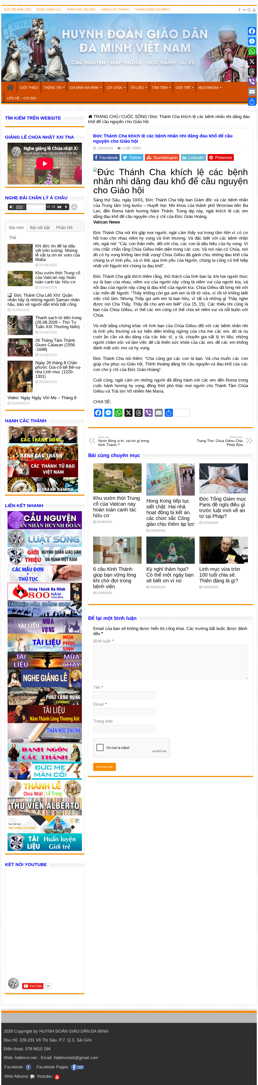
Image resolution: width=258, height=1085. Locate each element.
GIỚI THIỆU (29, 88)
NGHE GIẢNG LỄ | (48, 9)
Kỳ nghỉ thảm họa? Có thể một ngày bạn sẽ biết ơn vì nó (170, 574)
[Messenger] (252, 41)
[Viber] (252, 82)
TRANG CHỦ (10, 87)
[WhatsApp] (252, 51)
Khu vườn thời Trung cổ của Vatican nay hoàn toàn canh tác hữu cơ (116, 506)
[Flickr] (244, 10)
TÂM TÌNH (160, 88)
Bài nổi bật (40, 227)
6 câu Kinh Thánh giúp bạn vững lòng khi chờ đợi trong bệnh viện (114, 577)
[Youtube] (254, 10)
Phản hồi (64, 227)
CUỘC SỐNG (134, 116)
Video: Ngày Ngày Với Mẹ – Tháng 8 (42, 397)
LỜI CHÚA (114, 88)
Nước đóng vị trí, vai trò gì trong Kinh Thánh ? (123, 441)
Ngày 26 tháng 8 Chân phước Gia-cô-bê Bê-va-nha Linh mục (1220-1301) (58, 369)
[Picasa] (249, 10)
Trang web (103, 721)
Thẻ (12, 237)
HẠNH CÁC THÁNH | (115, 9)
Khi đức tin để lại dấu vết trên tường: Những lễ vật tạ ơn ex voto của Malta (57, 253)
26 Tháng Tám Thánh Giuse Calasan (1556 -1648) (55, 345)
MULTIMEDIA (209, 88)
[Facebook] (239, 10)
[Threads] (252, 71)
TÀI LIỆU (137, 88)
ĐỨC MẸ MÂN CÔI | (17, 9)
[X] (252, 61)
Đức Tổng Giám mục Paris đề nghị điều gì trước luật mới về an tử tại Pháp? (222, 507)
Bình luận (103, 641)
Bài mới (16, 227)
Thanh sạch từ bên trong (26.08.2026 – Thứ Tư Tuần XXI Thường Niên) (58, 322)
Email (100, 704)
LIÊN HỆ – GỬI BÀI (21, 98)
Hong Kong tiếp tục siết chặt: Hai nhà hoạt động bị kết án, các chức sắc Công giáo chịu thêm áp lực (170, 512)
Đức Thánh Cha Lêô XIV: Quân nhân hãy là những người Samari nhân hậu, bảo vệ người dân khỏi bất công (44, 300)
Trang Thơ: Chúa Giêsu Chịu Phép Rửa (220, 441)
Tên (98, 687)
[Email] (252, 92)
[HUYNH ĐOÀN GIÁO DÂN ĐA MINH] (129, 48)
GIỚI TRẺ (183, 88)
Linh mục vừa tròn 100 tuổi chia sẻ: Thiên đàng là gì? (219, 574)
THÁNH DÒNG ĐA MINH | (152, 9)
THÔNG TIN (52, 88)
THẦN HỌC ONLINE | (81, 9)
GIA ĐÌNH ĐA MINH (84, 88)
